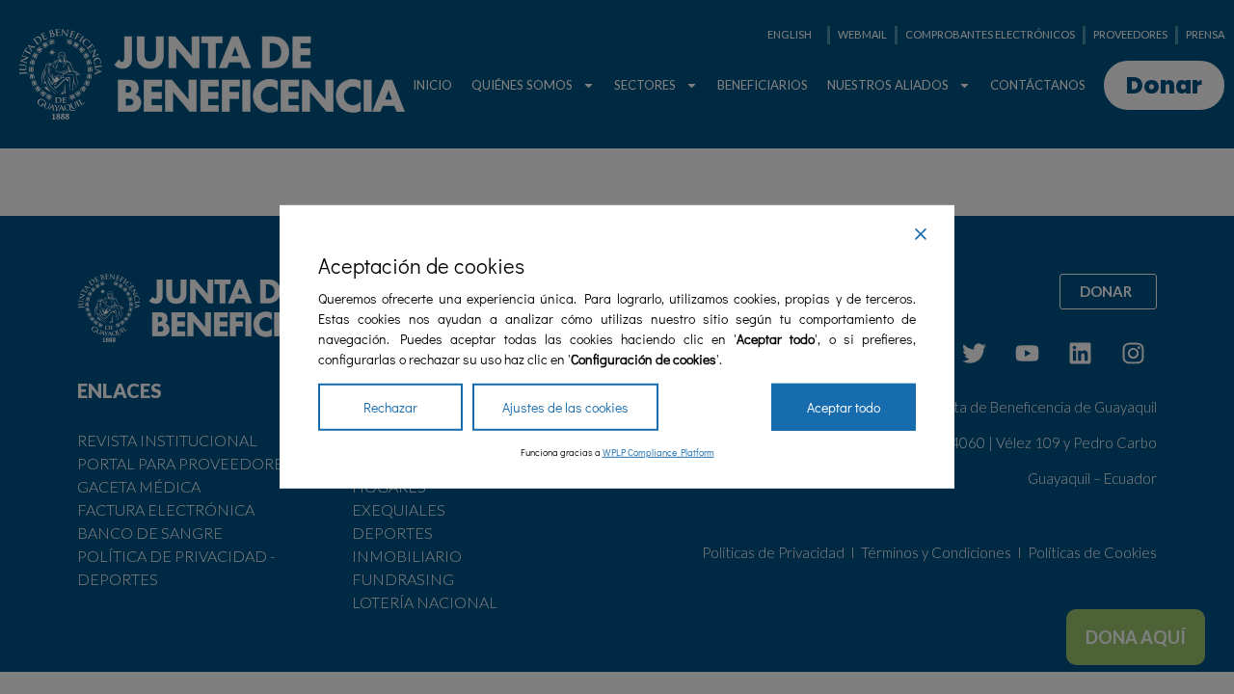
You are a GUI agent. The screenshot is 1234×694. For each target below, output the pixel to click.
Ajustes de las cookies (565, 407)
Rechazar (390, 407)
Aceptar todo (843, 407)
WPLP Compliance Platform (658, 452)
